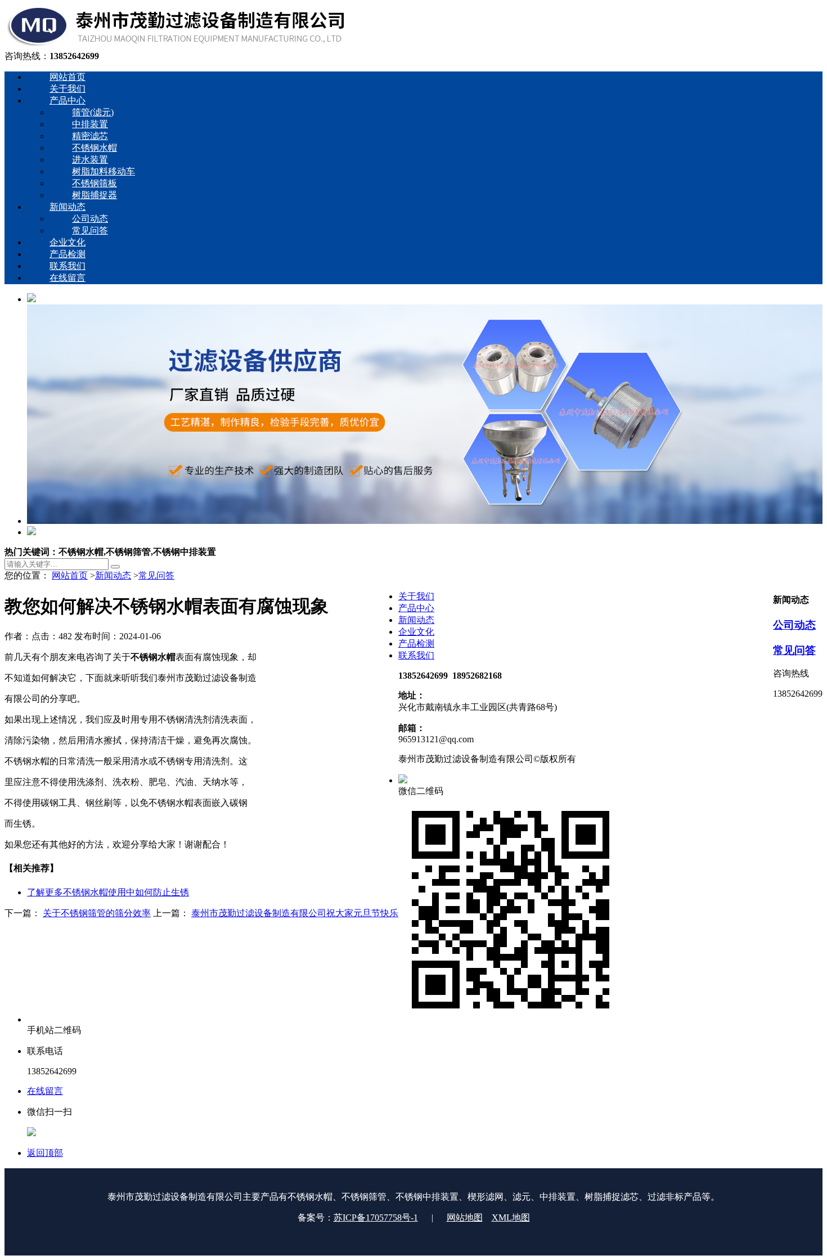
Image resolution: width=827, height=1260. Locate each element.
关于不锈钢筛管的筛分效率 (97, 913)
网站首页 (70, 575)
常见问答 (156, 575)
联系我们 (416, 655)
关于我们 (416, 596)
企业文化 (416, 631)
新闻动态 (113, 575)
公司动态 (794, 625)
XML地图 (511, 1217)
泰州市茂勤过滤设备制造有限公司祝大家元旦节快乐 (294, 913)
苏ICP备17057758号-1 (376, 1217)
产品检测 (416, 643)
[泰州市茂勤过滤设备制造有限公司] (175, 45)
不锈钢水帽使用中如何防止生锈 (108, 892)
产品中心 (416, 608)
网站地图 (465, 1217)
